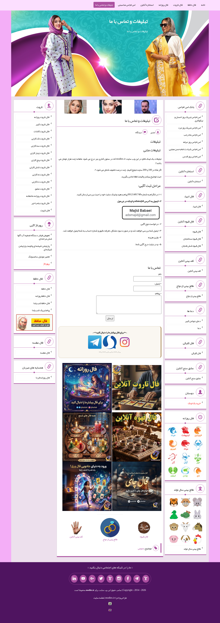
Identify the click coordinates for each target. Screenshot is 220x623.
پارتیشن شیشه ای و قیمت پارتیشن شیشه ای (35, 248)
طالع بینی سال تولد (192, 548)
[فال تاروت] (136, 388)
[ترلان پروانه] (110, 107)
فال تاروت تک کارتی (40, 138)
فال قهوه (197, 231)
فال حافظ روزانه (42, 296)
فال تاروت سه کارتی (40, 145)
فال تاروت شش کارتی (40, 167)
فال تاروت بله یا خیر (40, 203)
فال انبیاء (196, 206)
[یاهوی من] (145, 579)
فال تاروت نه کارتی (41, 174)
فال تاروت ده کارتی (41, 181)
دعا (199, 328)
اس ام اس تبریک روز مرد (189, 127)
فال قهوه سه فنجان (192, 238)
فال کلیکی (196, 353)
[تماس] (110, 579)
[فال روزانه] (87, 388)
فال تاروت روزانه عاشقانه (38, 196)
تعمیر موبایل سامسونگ (39, 256)
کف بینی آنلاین (194, 270)
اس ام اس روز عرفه (192, 142)
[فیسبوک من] (127, 579)
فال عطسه (45, 352)
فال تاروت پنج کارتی (40, 160)
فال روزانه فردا (43, 377)
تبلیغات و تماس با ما (104, 4)
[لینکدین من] (74, 579)
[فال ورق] (87, 486)
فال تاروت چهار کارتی (40, 152)
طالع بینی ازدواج (193, 296)
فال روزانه (163, 4)
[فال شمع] (87, 437)
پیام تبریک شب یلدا (41, 310)
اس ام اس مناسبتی (126, 4)
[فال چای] (136, 486)
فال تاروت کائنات (42, 131)
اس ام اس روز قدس (192, 156)
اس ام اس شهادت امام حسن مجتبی (185, 149)
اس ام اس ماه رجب (192, 134)
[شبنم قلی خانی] (75, 107)
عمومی (141, 548)
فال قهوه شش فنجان (191, 245)
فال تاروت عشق (42, 188)
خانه (203, 4)
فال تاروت (178, 4)
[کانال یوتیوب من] (83, 579)
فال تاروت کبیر (43, 124)
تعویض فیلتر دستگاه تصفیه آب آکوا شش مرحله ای (34, 237)
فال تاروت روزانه (42, 117)
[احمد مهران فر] (145, 107)
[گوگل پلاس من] (92, 579)
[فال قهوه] (136, 437)
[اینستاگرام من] (119, 579)
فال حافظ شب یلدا (41, 303)
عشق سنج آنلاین (193, 378)
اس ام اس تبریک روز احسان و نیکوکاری (188, 119)
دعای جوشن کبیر (193, 320)
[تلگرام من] (136, 579)
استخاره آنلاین (146, 4)
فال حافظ (192, 4)
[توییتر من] (101, 579)
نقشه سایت (99, 597)
